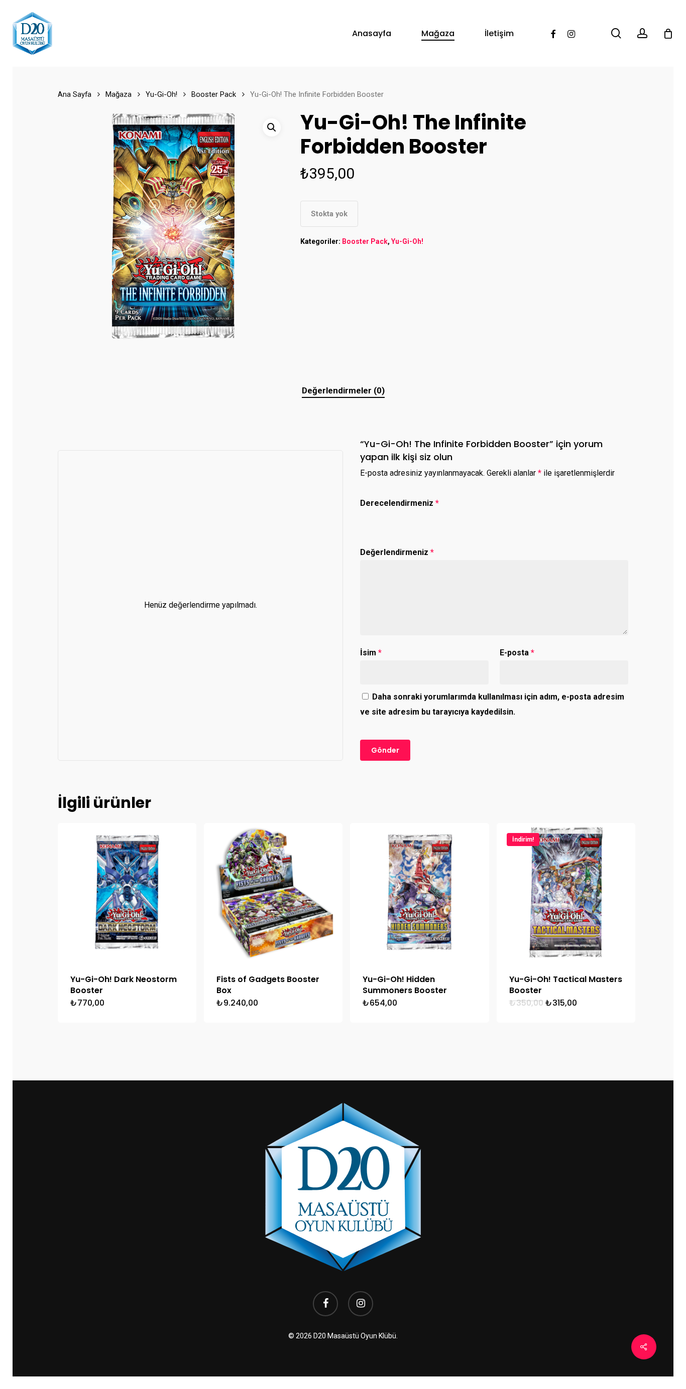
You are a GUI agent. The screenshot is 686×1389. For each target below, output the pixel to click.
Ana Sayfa (74, 94)
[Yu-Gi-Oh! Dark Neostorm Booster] (127, 892)
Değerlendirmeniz (397, 552)
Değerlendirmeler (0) (343, 390)
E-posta (517, 652)
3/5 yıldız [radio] (397, 517)
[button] (272, 127)
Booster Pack (213, 94)
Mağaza (118, 94)
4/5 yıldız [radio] (412, 517)
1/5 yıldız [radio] (366, 517)
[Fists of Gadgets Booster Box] (273, 892)
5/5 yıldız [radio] (427, 517)
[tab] (343, 390)
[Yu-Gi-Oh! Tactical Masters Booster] (566, 892)
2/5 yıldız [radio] (381, 517)
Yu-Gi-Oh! (161, 94)
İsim (371, 652)
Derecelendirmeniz (399, 503)
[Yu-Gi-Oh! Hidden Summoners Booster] (419, 892)
